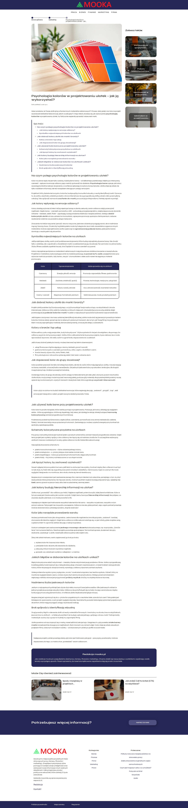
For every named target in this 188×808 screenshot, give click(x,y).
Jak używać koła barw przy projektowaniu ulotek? (61, 146)
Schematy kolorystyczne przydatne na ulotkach (60, 149)
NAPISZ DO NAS (142, 722)
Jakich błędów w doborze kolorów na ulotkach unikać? (64, 162)
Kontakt (37, 789)
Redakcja (38, 784)
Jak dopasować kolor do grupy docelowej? (57, 143)
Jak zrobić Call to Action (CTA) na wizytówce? (139, 682)
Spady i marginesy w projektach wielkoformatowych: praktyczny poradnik (73, 682)
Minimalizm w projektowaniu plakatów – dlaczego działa (141, 117)
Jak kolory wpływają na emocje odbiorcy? (57, 130)
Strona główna (37, 20)
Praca (74, 12)
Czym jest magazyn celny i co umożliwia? (135, 768)
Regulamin (75, 804)
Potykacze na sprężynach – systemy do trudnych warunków (141, 46)
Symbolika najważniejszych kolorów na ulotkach (60, 133)
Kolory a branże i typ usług (50, 140)
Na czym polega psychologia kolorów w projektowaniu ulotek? (67, 127)
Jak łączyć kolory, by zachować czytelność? (58, 152)
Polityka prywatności (39, 804)
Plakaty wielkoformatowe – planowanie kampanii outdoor (140, 70)
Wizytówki (136, 775)
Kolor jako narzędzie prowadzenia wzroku (57, 159)
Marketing (103, 12)
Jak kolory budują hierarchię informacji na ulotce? (61, 155)
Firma (114, 12)
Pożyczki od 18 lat (135, 771)
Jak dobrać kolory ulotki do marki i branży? (58, 136)
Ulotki (135, 778)
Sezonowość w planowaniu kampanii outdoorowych (140, 93)
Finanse (92, 12)
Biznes (82, 12)
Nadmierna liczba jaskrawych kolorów (55, 165)
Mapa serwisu (59, 804)
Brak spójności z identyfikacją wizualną (56, 168)
